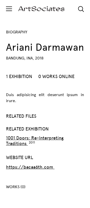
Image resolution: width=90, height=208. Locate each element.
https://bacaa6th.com (30, 167)
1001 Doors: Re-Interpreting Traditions (35, 140)
